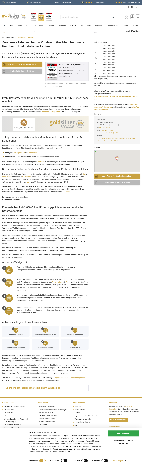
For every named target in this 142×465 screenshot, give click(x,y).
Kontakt (77, 413)
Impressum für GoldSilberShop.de (86, 416)
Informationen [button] (79, 402)
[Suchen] (113, 17)
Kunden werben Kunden (47, 422)
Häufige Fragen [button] (8, 402)
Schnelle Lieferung (10, 2)
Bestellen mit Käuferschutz (48, 415)
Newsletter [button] (113, 402)
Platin (9, 177)
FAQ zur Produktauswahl (12, 425)
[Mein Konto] (132, 16)
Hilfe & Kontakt (132, 7)
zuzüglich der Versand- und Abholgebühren (69, 378)
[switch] (64, 460)
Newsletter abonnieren (118, 420)
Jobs (76, 425)
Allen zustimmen (123, 433)
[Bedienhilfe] (126, 16)
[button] (117, 158)
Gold (84, 174)
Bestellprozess (9, 410)
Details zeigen (117, 461)
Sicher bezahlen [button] (115, 427)
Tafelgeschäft (19, 153)
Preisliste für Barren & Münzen (22, 71)
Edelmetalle (32, 153)
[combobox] (85, 17)
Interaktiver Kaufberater (47, 419)
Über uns (78, 407)
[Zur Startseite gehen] (14, 16)
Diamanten (67, 192)
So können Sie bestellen (47, 407)
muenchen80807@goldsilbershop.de (114, 133)
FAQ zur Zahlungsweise (12, 416)
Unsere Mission (80, 410)
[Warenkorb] (138, 16)
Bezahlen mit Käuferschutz (63, 2)
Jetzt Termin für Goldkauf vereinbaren (22, 64)
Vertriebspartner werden (83, 419)
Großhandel (43, 425)
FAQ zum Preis (9, 413)
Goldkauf (40, 162)
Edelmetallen (57, 282)
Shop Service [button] (43, 402)
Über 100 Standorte (35, 2)
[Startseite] (4, 25)
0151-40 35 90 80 (107, 130)
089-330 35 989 (104, 127)
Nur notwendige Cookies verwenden (123, 442)
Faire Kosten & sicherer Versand (14, 407)
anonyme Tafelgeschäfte (51, 112)
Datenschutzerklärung (82, 422)
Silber (4, 177)
